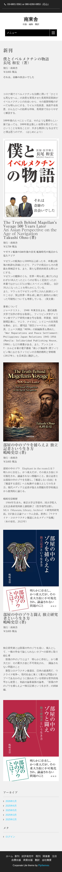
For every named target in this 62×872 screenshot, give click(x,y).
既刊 (38, 856)
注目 (54, 856)
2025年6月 (11, 805)
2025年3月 (11, 814)
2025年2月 (11, 819)
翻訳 (37, 860)
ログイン (10, 836)
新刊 (17, 856)
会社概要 (47, 860)
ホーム (9, 856)
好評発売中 (28, 856)
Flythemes (43, 865)
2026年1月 (11, 801)
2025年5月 (11, 810)
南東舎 (31, 19)
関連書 (46, 856)
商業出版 (28, 860)
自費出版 (16, 860)
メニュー (12, 32)
